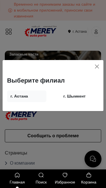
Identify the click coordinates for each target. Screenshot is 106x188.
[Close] (97, 66)
